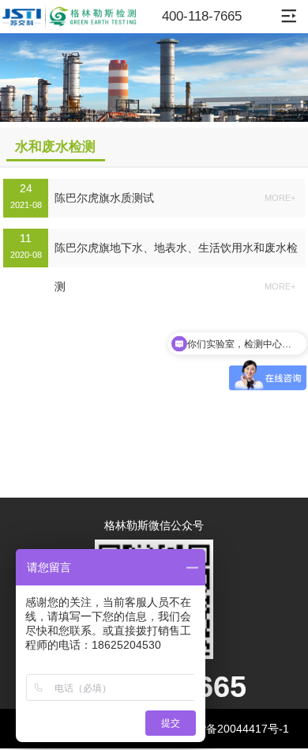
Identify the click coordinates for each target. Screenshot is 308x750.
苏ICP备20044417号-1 (233, 728)
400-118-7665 (202, 16)
